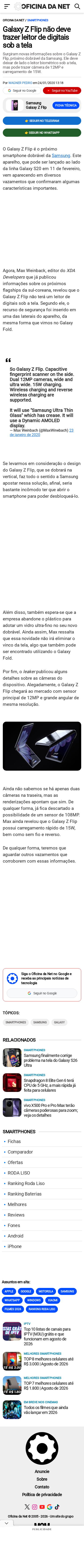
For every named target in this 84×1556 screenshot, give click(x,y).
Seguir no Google (24, 90)
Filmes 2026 (13, 1309)
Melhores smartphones (42, 1353)
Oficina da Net (13, 20)
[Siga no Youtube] (42, 1507)
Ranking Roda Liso (26, 1183)
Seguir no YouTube (64, 90)
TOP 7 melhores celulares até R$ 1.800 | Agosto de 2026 (49, 1386)
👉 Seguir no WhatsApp (42, 132)
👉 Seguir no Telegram (42, 120)
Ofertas (15, 1162)
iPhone (15, 1246)
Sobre (42, 1479)
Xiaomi (52, 1300)
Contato (42, 1486)
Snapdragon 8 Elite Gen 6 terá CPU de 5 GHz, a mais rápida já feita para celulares (50, 1085)
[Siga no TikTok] (57, 1507)
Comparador (20, 1152)
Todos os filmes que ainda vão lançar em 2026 (46, 1410)
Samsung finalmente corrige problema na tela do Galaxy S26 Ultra (50, 1060)
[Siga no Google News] (49, 1507)
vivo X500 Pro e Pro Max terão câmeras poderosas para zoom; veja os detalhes (51, 1110)
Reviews (16, 1215)
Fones (14, 1225)
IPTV (27, 1323)
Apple (9, 1291)
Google (26, 1291)
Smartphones (37, 20)
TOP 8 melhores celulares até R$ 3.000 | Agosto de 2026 (49, 1361)
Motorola (46, 1291)
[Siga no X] (27, 1507)
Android (15, 1236)
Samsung (61, 155)
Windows (34, 1300)
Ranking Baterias (25, 1194)
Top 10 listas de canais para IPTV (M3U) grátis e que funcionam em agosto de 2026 (47, 1336)
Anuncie (42, 1471)
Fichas (14, 1141)
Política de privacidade (42, 1494)
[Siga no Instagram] (35, 1507)
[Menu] (7, 7)
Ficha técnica (66, 105)
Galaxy (59, 1022)
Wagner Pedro (20, 83)
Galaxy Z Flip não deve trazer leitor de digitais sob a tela (37, 37)
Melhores (17, 1204)
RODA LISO (19, 1173)
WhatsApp (12, 1300)
